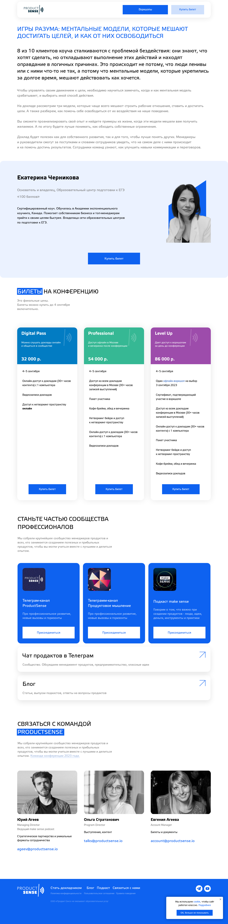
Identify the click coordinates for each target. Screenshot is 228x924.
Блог (90, 888)
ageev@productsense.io (37, 849)
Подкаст (103, 888)
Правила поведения (126, 893)
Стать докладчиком (66, 888)
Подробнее (204, 905)
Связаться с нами (126, 888)
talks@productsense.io (103, 841)
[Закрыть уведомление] (220, 899)
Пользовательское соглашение (99, 893)
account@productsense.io (173, 841)
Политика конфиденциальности (66, 893)
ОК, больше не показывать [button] (195, 913)
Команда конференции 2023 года (54, 756)
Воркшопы (145, 9)
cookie (196, 901)
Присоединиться (48, 632)
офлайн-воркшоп (174, 381)
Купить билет (187, 9)
